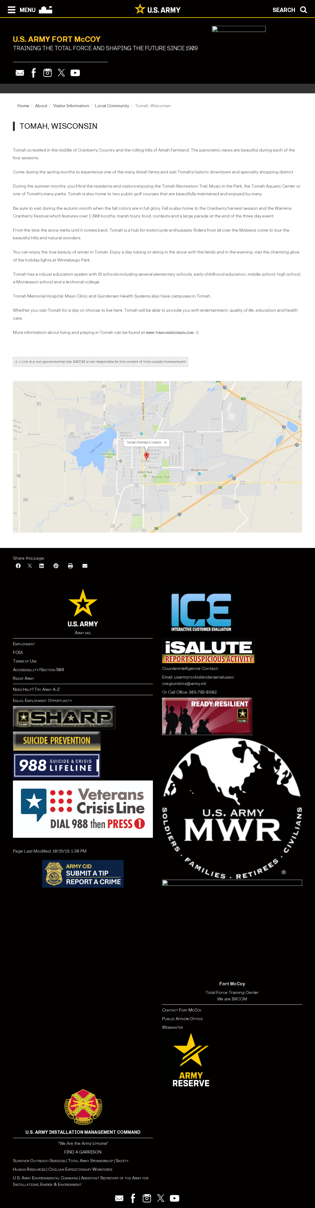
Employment (24, 644)
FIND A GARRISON (83, 1152)
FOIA (18, 652)
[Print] (70, 566)
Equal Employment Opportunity (42, 700)
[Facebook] (34, 73)
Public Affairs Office (182, 1018)
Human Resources (29, 1169)
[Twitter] (61, 73)
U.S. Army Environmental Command (45, 1178)
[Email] (20, 73)
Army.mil (83, 632)
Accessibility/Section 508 (38, 669)
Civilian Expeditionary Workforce (80, 1169)
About (41, 105)
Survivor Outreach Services (39, 1160)
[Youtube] (75, 73)
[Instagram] (47, 73)
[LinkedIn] (41, 566)
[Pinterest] (56, 566)
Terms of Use (25, 661)
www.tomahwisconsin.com (169, 332)
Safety (122, 1160)
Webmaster (172, 1027)
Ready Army (23, 678)
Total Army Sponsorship (90, 1160)
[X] (29, 566)
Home (23, 105)
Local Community (112, 105)
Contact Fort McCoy (181, 1010)
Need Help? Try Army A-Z (36, 689)
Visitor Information (71, 105)
